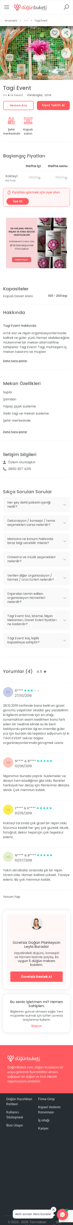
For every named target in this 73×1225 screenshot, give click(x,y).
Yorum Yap (11, 896)
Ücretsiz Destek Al (36, 976)
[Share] (66, 33)
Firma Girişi (46, 1099)
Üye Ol (17, 201)
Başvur (36, 1025)
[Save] (55, 33)
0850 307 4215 (19, 469)
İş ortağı (43, 1120)
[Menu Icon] (6, 8)
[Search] (66, 8)
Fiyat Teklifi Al (53, 105)
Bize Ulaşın (14, 1125)
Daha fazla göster (15, 361)
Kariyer (43, 1128)
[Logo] (30, 7)
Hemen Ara (18, 105)
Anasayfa (11, 20)
